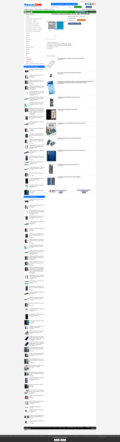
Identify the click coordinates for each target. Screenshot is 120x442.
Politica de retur (80, 427)
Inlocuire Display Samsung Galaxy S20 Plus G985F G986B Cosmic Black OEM (36, 349)
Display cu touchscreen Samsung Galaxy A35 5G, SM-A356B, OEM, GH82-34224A (36, 373)
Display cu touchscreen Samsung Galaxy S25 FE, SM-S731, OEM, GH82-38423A (36, 141)
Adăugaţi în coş (81, 20)
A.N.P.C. (25, 430)
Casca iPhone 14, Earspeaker (35, 406)
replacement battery (53, 53)
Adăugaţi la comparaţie (75, 23)
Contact (74, 4)
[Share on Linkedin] (93, 4)
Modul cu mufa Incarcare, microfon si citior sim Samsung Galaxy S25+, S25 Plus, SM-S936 (36, 391)
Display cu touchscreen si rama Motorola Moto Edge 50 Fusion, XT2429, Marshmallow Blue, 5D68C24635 (36, 338)
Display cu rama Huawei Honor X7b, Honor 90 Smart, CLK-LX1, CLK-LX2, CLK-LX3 (36, 81)
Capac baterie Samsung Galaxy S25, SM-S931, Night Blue (69, 176)
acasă (53, 4)
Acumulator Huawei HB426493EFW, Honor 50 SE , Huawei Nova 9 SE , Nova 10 (36, 135)
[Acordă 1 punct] (50, 39)
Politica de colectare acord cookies (45, 427)
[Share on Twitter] (88, 4)
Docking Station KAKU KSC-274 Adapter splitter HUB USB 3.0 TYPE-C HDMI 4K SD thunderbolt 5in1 (36, 93)
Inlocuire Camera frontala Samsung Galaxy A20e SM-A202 (69, 72)
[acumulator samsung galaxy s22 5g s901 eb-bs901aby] (56, 36)
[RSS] (95, 4)
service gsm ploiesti (78, 53)
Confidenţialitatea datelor (71, 427)
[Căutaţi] (70, 7)
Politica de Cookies (102, 436)
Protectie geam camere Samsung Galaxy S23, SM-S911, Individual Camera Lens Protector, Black (36, 146)
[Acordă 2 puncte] (51, 39)
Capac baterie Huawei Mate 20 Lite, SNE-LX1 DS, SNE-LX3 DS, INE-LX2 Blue (36, 157)
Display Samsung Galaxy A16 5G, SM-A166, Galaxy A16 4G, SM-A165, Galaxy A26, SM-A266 (36, 87)
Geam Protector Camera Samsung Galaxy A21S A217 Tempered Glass (72, 150)
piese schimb (71, 53)
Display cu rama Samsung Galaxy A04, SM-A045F (67, 109)
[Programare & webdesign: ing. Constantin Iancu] (27, 428)
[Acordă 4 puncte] (54, 39)
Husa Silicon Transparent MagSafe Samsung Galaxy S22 (69, 97)
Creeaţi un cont (78, 6)
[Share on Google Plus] (90, 4)
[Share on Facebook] (86, 4)
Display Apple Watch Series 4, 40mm (36, 69)
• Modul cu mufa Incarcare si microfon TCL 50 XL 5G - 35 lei (88, 1)
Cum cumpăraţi (60, 4)
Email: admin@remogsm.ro (89, 9)
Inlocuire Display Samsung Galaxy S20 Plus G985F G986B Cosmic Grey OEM (36, 360)
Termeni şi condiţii (61, 427)
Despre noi (55, 427)
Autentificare (88, 6)
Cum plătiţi (68, 4)
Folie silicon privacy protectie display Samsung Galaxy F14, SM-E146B (72, 123)
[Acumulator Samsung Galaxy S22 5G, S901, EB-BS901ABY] (56, 34)
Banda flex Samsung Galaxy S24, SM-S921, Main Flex (68, 164)
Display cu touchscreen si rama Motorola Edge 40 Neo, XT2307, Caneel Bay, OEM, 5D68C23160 (36, 98)
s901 (90, 53)
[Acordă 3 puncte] (52, 39)
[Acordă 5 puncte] (55, 39)
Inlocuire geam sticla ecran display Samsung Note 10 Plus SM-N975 (71, 58)
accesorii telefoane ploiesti (63, 53)
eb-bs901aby (85, 53)
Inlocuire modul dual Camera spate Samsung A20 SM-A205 (69, 138)
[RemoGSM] (33, 7)
